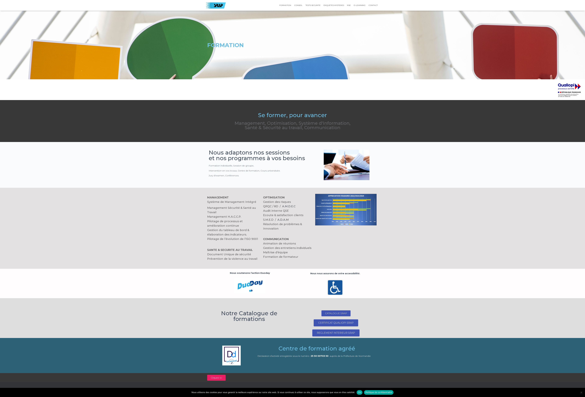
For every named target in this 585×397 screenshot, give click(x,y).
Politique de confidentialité (378, 392)
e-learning (359, 5)
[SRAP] (216, 5)
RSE (349, 5)
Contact (373, 5)
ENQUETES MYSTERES (334, 5)
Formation (285, 5)
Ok (359, 392)
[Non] (581, 392)
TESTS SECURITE (313, 5)
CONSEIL (298, 5)
